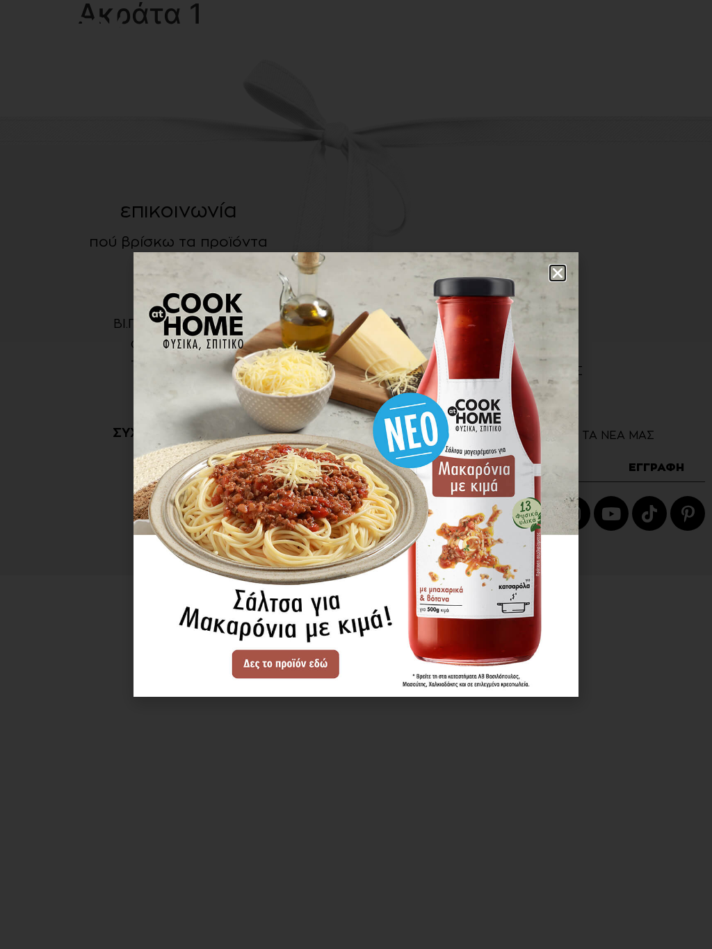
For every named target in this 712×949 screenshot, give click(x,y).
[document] (356, 474)
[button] (558, 273)
